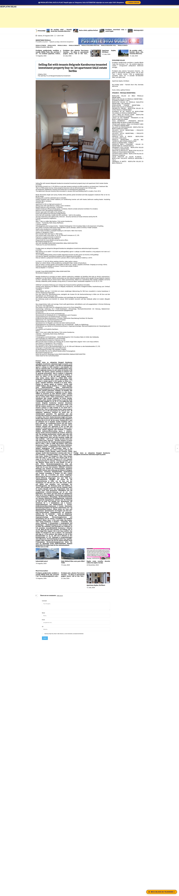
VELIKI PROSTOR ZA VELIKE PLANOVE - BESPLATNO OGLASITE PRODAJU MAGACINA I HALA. (127, 158)
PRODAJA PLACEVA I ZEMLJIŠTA (44, 47)
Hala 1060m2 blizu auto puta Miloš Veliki (72, 562)
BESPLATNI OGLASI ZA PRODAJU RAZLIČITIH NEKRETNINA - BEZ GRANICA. (127, 103)
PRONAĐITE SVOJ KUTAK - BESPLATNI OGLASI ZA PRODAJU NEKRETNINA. (127, 148)
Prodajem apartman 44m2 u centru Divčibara (131, 30)
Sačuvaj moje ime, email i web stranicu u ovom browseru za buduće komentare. (64, 633)
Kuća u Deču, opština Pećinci (121, 90)
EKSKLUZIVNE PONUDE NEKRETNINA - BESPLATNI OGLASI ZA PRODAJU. (127, 106)
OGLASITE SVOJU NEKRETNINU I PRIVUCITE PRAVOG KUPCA (127, 131)
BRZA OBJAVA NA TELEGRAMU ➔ (163, 892)
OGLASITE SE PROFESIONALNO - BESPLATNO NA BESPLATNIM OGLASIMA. (127, 128)
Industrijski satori (42, 561)
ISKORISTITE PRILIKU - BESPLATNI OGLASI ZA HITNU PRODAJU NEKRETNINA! (127, 109)
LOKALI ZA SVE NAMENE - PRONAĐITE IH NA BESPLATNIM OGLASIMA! (127, 118)
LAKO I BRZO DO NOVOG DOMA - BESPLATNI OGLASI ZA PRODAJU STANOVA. (127, 115)
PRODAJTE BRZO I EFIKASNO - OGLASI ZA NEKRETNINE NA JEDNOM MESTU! (127, 145)
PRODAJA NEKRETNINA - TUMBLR (122, 143)
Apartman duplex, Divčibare (109, 51)
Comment (44, 600)
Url (42, 626)
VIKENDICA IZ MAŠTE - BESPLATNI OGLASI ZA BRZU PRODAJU (127, 162)
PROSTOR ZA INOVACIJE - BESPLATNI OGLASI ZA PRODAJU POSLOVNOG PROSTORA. (127, 151)
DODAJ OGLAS (134, 2)
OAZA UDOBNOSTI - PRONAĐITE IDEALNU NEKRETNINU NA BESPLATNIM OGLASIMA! (127, 121)
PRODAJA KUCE (80, 30)
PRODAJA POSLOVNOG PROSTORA (90, 45)
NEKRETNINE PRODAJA (43, 40)
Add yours (60, 596)
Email (43, 619)
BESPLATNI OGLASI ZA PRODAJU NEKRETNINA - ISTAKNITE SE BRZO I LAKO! (127, 99)
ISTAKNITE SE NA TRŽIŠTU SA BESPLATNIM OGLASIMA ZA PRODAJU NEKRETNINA (127, 112)
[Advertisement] (42, 18)
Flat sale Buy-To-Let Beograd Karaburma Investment (54, 76)
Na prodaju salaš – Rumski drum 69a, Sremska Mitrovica (136, 52)
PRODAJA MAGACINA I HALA (108, 45)
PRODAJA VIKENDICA (74, 45)
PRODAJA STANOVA (41, 45)
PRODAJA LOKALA (62, 45)
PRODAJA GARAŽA (123, 45)
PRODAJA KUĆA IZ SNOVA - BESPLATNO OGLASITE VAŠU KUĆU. (127, 137)
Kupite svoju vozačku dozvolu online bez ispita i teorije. (98, 562)
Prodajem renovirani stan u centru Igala (56, 30)
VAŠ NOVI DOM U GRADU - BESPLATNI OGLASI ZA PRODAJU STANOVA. (127, 154)
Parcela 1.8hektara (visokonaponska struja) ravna (102, 30)
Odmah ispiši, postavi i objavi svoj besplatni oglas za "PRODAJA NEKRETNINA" (127, 124)
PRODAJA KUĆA (52, 45)
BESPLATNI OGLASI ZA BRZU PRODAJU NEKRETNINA (127, 96)
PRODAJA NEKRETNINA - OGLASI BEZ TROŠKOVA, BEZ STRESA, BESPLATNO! (127, 140)
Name (43, 613)
